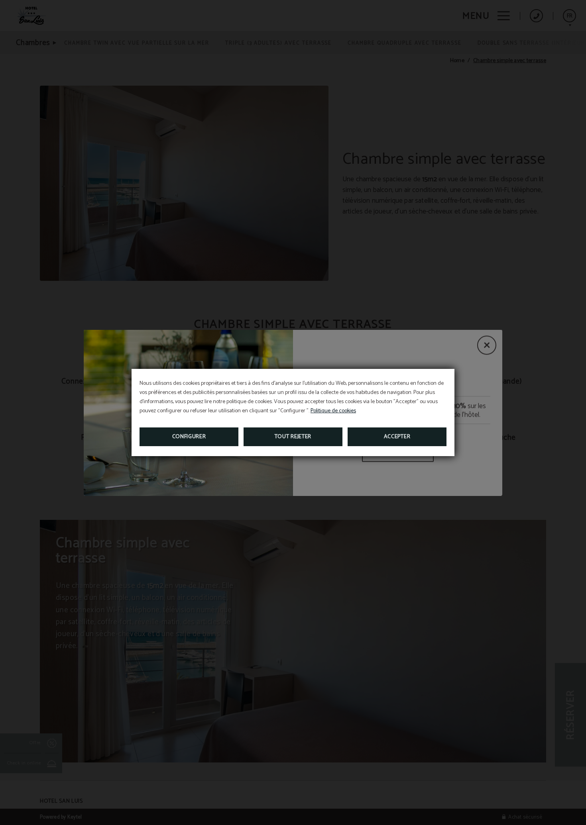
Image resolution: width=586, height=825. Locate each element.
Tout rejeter (293, 436)
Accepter (397, 436)
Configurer (189, 436)
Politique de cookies (333, 410)
